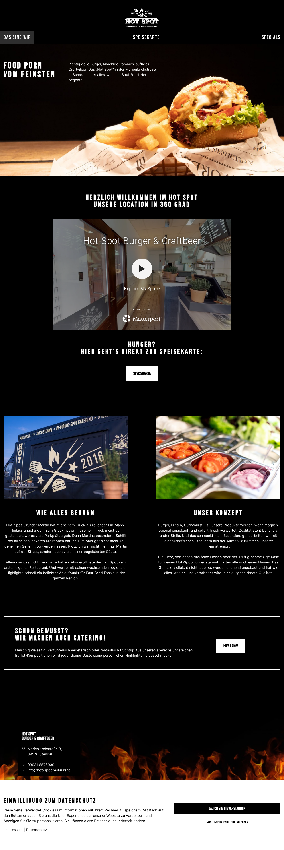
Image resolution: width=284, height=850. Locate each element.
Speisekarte (146, 37)
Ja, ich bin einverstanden (227, 808)
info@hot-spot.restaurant (49, 770)
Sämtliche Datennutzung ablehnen (227, 822)
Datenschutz (36, 829)
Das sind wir (17, 37)
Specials (271, 37)
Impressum (13, 829)
